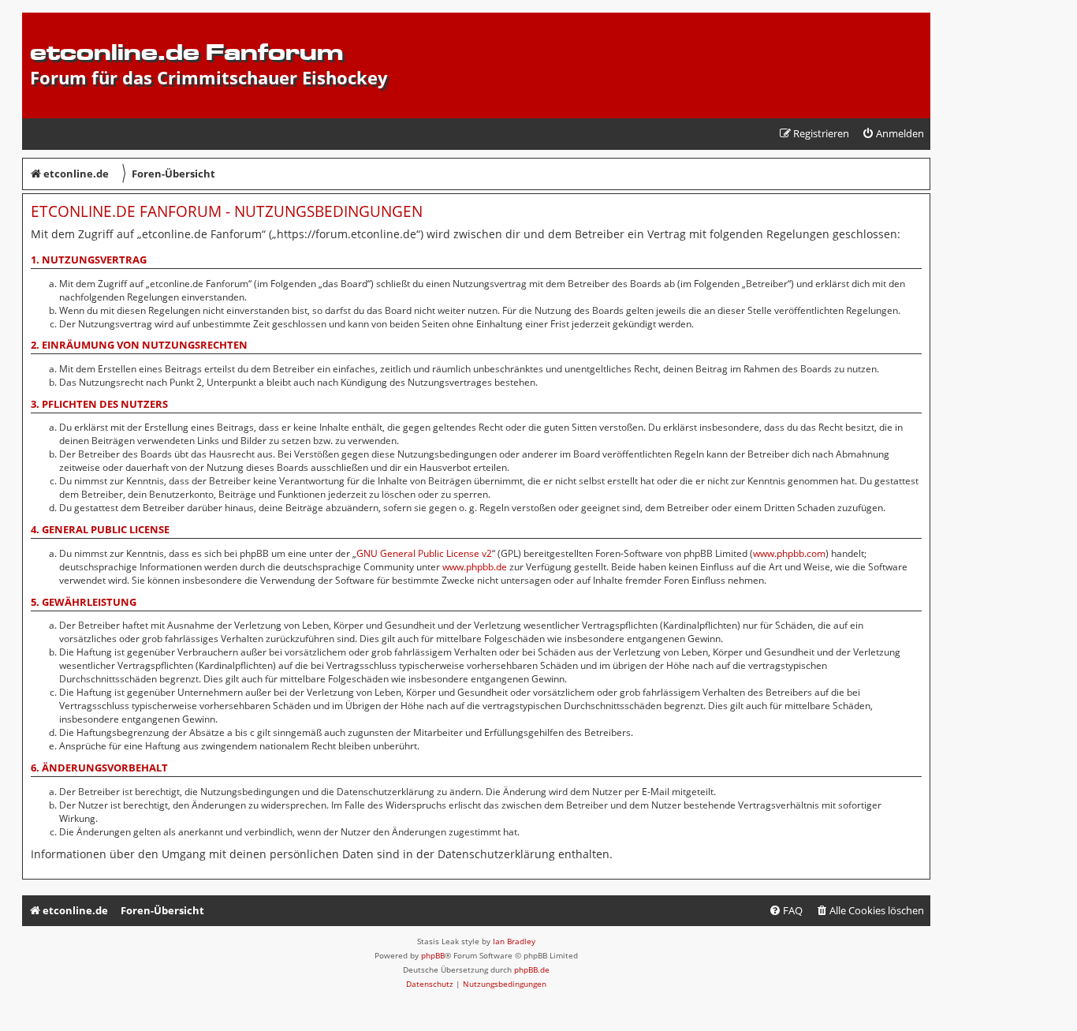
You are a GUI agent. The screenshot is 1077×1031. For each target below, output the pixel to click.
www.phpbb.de (474, 566)
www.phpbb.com (789, 553)
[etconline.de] (39, 20)
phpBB (433, 955)
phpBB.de (532, 969)
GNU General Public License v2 (424, 553)
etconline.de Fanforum (186, 51)
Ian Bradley (514, 941)
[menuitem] (892, 133)
